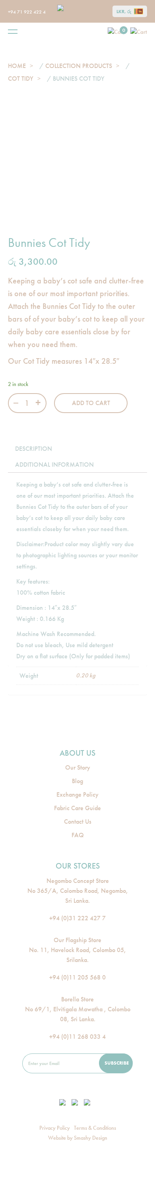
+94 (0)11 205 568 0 (77, 977)
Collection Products (78, 66)
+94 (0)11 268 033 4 (77, 1036)
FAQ (78, 835)
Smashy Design (90, 1137)
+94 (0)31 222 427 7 (77, 918)
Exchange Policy (77, 794)
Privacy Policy (54, 1127)
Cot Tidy (20, 78)
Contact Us (77, 821)
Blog (77, 781)
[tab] (33, 449)
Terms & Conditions (95, 1127)
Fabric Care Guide (77, 808)
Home (17, 66)
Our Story (77, 767)
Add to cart (91, 403)
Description (33, 448)
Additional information (54, 464)
